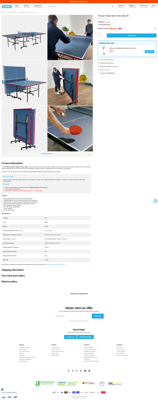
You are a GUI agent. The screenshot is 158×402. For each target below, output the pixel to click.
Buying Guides (23, 361)
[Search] (113, 6)
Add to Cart (149, 51)
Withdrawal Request (25, 359)
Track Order (22, 349)
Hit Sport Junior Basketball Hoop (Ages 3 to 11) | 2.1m (122, 48)
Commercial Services (90, 349)
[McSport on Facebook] (68, 370)
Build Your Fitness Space (91, 361)
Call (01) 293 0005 (85, 337)
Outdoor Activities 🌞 (11, 12)
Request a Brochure (90, 351)
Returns (21, 353)
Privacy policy (56, 349)
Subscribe (97, 316)
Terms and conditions (58, 351)
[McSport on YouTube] (85, 370)
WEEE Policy (55, 355)
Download (115, 66)
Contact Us (70, 337)
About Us (119, 347)
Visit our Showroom (122, 355)
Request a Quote (89, 353)
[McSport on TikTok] (81, 370)
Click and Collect (24, 351)
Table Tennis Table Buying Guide (55, 264)
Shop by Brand (120, 351)
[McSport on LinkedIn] (89, 370)
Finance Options (89, 347)
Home (3, 12)
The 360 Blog (120, 353)
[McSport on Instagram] (76, 370)
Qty (100, 33)
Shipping (21, 355)
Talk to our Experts (89, 355)
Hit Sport (100, 18)
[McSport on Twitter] (72, 370)
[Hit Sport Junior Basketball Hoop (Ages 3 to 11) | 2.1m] (104, 50)
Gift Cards (87, 359)
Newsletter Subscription (91, 357)
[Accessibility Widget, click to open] (155, 201)
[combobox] (80, 6)
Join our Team (120, 349)
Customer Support (24, 347)
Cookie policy (55, 347)
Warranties (55, 353)
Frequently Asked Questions (27, 357)
